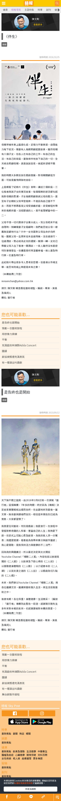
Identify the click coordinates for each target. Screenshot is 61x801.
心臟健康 (20, 755)
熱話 (21, 733)
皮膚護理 (26, 758)
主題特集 (29, 10)
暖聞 (28, 733)
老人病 (16, 758)
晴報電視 (16, 10)
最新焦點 (6, 733)
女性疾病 (6, 758)
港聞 (4, 44)
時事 (40, 10)
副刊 (48, 10)
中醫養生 (42, 751)
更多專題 (37, 758)
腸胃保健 (31, 755)
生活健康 (31, 751)
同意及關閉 (30, 788)
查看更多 (37, 24)
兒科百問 (42, 755)
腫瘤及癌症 (7, 755)
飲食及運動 (19, 751)
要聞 (15, 733)
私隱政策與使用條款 (23, 783)
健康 (5, 10)
